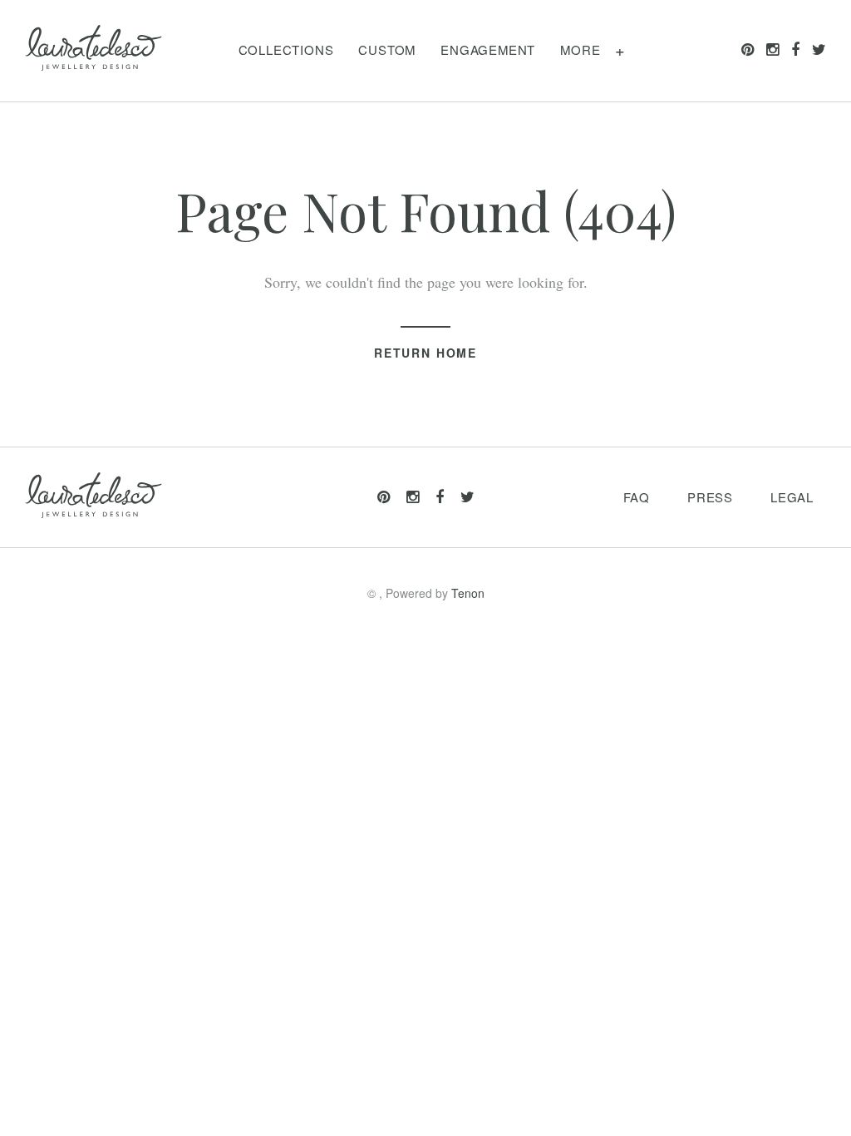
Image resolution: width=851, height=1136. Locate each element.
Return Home (425, 352)
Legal (792, 497)
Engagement (487, 49)
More (580, 49)
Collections (286, 49)
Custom (387, 49)
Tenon (468, 593)
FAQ (636, 497)
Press (710, 497)
